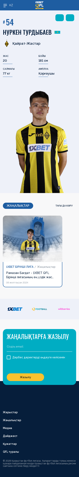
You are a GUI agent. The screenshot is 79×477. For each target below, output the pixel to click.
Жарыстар (10, 412)
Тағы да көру (64, 205)
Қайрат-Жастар (26, 43)
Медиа (7, 428)
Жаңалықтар (12, 420)
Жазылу (25, 377)
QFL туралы (11, 451)
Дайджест (10, 436)
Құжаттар (10, 443)
